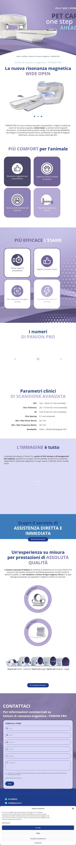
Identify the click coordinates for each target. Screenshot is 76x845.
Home (18, 56)
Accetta (38, 828)
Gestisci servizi (6, 823)
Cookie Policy (38, 843)
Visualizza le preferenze (38, 838)
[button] (73, 808)
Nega (38, 833)
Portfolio (24, 56)
